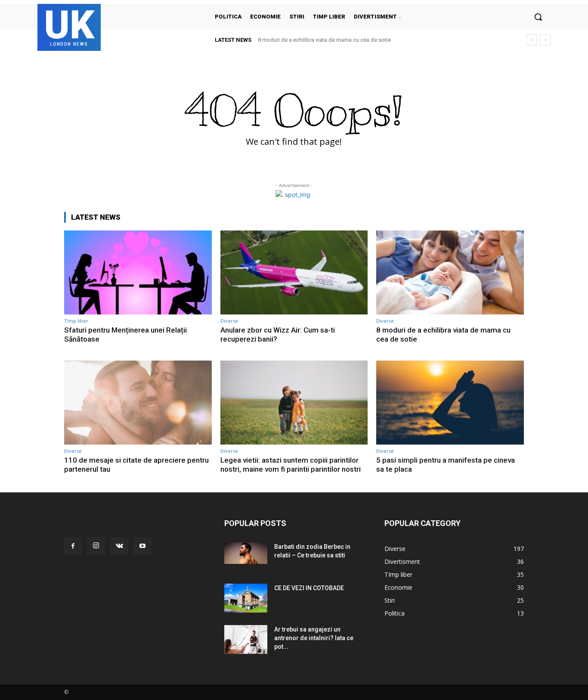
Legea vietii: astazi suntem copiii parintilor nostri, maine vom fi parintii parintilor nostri (290, 464)
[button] (538, 16)
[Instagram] (96, 545)
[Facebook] (72, 546)
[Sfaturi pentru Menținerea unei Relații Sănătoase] (138, 272)
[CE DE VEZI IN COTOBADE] (245, 598)
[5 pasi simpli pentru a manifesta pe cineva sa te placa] (450, 403)
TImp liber (76, 320)
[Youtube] (142, 546)
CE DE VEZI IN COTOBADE (309, 588)
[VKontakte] (119, 546)
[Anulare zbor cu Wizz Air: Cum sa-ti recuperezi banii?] (294, 272)
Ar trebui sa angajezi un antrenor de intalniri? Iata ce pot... (313, 638)
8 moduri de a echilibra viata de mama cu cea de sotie (324, 40)
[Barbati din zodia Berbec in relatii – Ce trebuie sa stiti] (245, 553)
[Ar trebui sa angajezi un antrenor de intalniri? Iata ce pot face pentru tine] (245, 639)
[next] (545, 39)
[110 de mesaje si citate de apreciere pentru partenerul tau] (138, 403)
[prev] (531, 39)
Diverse (229, 320)
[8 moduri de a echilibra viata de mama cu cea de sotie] (450, 272)
